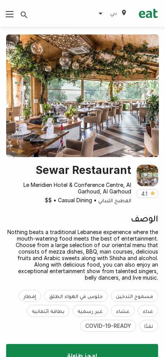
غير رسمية (90, 311)
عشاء (123, 311)
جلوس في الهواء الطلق (76, 296)
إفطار (29, 296)
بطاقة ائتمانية (48, 311)
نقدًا (148, 326)
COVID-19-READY (108, 326)
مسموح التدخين (134, 296)
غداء (148, 311)
